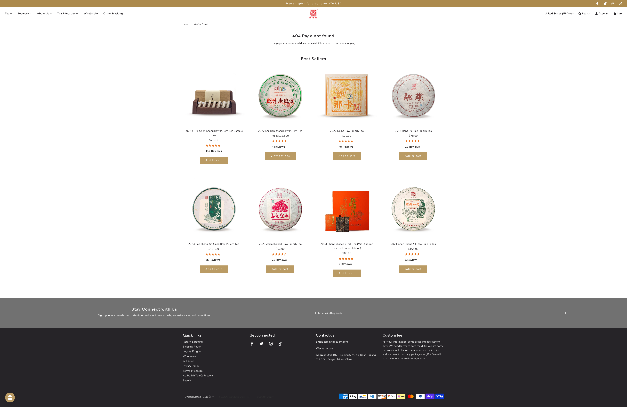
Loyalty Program (192, 351)
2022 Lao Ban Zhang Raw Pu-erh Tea (280, 131)
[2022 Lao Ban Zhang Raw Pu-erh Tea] (280, 95)
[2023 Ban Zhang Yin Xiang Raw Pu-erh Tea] (214, 208)
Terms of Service (193, 371)
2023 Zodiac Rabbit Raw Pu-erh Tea (280, 244)
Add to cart (213, 160)
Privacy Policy (191, 366)
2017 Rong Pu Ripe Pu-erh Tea (413, 131)
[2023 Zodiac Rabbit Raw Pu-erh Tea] (280, 208)
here (327, 43)
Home (185, 24)
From (280, 136)
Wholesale (91, 13)
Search (187, 380)
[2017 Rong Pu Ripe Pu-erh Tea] (413, 95)
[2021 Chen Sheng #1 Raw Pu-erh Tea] (413, 208)
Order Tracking (113, 13)
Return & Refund (193, 342)
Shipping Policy (192, 346)
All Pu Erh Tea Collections (198, 375)
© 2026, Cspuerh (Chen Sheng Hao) (234, 397)
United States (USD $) (558, 13)
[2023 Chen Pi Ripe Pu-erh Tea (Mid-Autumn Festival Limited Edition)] (347, 208)
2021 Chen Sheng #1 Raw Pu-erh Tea (413, 244)
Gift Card (188, 361)
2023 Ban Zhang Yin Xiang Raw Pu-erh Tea (213, 244)
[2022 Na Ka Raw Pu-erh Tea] (347, 95)
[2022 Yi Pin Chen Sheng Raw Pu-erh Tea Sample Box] (214, 95)
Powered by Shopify (264, 397)
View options (280, 156)
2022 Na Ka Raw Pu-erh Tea (347, 131)
